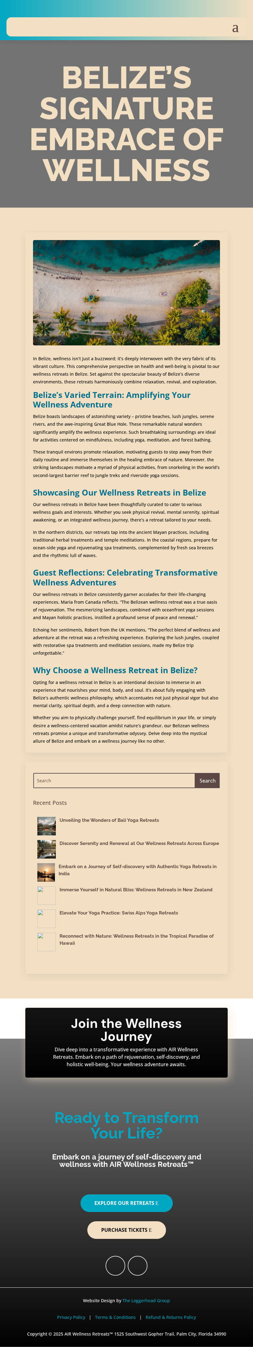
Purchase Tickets (124, 1230)
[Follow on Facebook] (13, 10)
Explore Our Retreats (124, 1203)
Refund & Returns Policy (171, 1317)
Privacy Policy (71, 1317)
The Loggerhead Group (146, 1300)
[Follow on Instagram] (29, 10)
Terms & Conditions (116, 1317)
